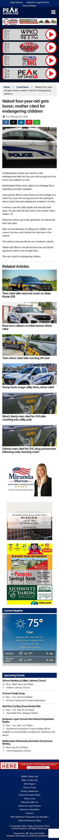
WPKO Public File (29, 776)
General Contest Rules (29, 795)
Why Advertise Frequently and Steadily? (29, 817)
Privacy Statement (29, 791)
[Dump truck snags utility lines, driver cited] (29, 374)
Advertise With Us (29, 802)
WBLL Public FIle (29, 780)
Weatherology (45, 836)
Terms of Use (29, 787)
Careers (29, 813)
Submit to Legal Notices (37, 2)
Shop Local (29, 798)
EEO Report (29, 784)
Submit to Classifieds (29, 809)
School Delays (29, 5)
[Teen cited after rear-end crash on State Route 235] (29, 280)
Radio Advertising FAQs (29, 820)
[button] (53, 12)
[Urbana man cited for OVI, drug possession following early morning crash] (29, 435)
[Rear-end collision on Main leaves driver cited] (29, 312)
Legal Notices (16, 2)
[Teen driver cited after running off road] (29, 345)
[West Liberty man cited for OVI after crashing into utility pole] (29, 403)
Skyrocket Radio (37, 833)
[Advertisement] (29, 21)
